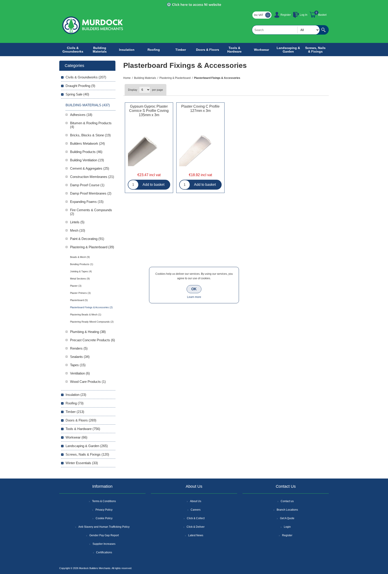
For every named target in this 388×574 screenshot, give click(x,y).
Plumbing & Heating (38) (88, 332)
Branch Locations (287, 509)
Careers (196, 509)
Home (127, 78)
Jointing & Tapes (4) (81, 271)
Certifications (104, 552)
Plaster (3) (76, 285)
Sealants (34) (80, 357)
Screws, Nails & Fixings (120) (87, 454)
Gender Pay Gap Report (104, 535)
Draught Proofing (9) (80, 86)
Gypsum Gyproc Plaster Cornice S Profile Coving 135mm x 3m (149, 110)
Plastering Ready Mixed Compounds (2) (92, 321)
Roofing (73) (75, 403)
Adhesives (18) (81, 115)
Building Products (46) (86, 152)
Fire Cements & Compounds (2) (91, 212)
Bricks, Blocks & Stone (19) (90, 135)
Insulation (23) (76, 395)
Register (285, 14)
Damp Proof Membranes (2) (90, 193)
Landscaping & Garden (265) (87, 446)
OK (194, 289)
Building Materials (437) (88, 105)
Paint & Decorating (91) (87, 239)
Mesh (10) (77, 230)
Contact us (287, 501)
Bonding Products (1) (81, 264)
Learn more (194, 297)
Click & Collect (196, 518)
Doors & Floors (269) (81, 420)
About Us (195, 501)
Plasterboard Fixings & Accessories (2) (91, 307)
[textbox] (286, 29)
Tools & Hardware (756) (83, 429)
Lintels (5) (77, 222)
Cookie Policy (104, 518)
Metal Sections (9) (80, 278)
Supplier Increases (104, 543)
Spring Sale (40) (77, 94)
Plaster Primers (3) (80, 293)
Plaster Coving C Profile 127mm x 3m (200, 108)
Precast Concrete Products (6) (92, 340)
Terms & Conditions (104, 501)
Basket (322, 14)
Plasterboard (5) (79, 300)
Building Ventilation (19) (87, 160)
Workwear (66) (76, 437)
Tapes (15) (78, 365)
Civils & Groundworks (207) (86, 77)
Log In (303, 14)
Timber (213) (75, 412)
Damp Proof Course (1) (87, 185)
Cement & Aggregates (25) (89, 168)
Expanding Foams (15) (87, 202)
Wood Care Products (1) (88, 381)
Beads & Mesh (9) (80, 257)
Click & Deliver (196, 526)
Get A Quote (287, 518)
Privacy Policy (103, 509)
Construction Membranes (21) (92, 177)
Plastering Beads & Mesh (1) (85, 314)
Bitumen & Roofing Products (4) (91, 125)
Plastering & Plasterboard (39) (92, 247)
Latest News (195, 535)
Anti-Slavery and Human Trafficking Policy (104, 526)
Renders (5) (79, 348)
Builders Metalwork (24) (87, 143)
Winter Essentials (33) (82, 463)
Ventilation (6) (80, 373)
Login (287, 526)
